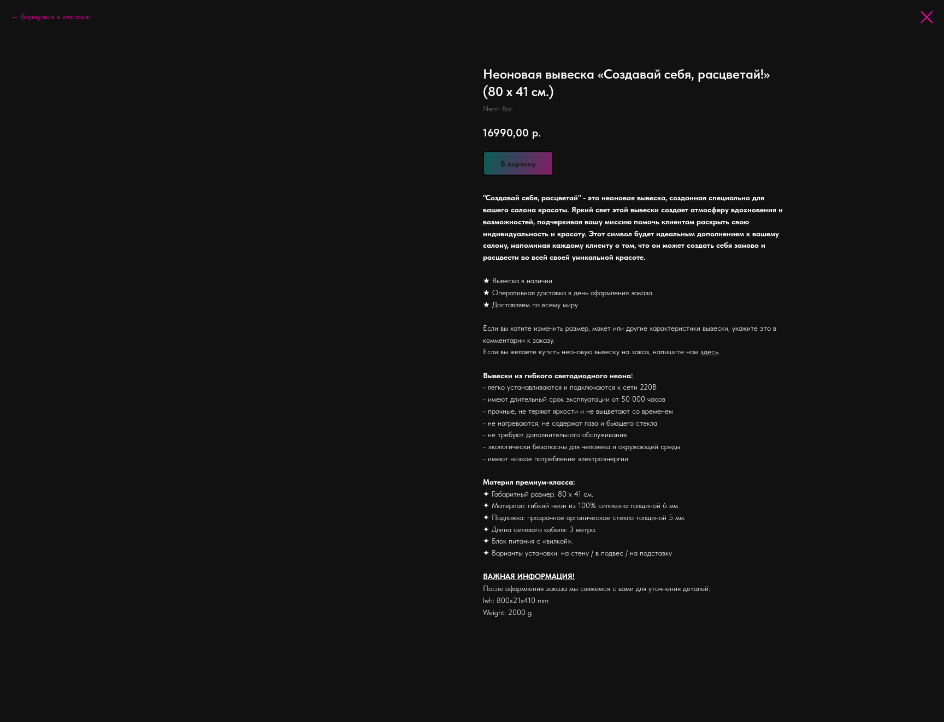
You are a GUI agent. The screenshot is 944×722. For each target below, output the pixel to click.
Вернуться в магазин (56, 16)
